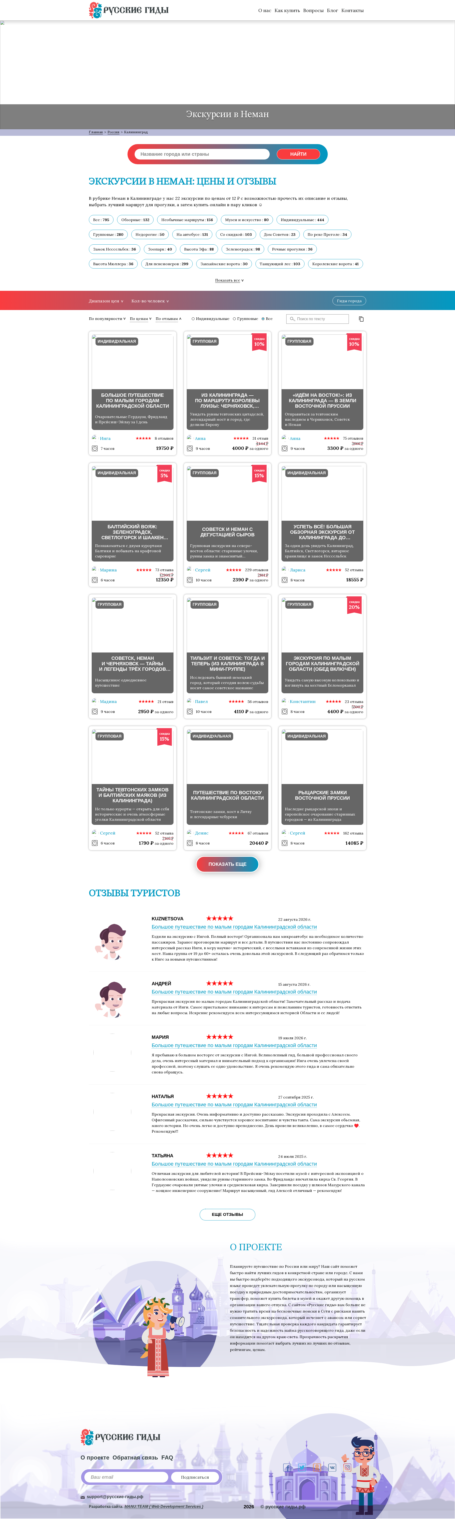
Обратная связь (135, 1457)
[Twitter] (302, 1468)
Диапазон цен (104, 301)
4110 (241, 711)
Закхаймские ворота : (224, 263)
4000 (240, 448)
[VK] (332, 1468)
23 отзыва (354, 701)
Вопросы (313, 10)
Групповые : (108, 234)
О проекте (95, 1457)
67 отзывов (258, 833)
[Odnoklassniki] (317, 1468)
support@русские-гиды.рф (115, 1496)
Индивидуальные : (302, 219)
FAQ (167, 1457)
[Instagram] (347, 1468)
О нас (264, 10)
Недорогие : (150, 234)
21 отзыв (165, 701)
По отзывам (167, 318)
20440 (259, 843)
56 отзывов (258, 701)
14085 (354, 843)
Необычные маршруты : (187, 219)
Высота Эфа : (199, 249)
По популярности (105, 318)
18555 (354, 580)
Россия (113, 132)
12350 (164, 580)
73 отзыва (164, 569)
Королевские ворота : (335, 263)
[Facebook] (287, 1468)
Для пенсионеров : (167, 263)
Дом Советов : (280, 234)
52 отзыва (354, 569)
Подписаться (195, 1477)
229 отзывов (256, 569)
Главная (96, 132)
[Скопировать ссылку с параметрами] (361, 319)
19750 (164, 448)
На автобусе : (192, 234)
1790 (146, 843)
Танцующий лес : (280, 263)
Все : (101, 219)
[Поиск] (291, 319)
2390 (240, 580)
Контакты (352, 10)
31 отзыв (260, 438)
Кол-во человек (148, 301)
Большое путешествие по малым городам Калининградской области (234, 927)
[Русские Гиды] (128, 10)
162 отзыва (353, 833)
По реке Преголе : (327, 234)
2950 (146, 711)
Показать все (227, 280)
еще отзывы (227, 1214)
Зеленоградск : (243, 249)
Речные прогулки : (292, 249)
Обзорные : (135, 219)
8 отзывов (164, 438)
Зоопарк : (160, 249)
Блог (332, 10)
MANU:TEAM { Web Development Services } (163, 1507)
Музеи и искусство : (247, 219)
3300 (335, 448)
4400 (335, 711)
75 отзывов (353, 438)
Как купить (287, 10)
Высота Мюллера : (113, 263)
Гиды (349, 300)
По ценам (139, 318)
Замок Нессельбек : (114, 249)
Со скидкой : (236, 234)
